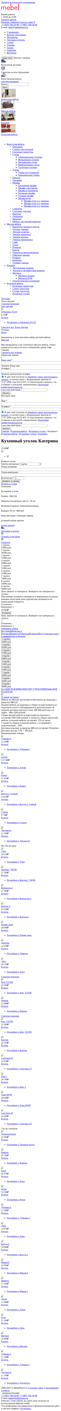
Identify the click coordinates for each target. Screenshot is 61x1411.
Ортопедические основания (25, 281)
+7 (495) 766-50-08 (10, 24)
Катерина (42, 434)
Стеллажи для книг (21, 211)
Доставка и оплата (16, 40)
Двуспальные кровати (23, 268)
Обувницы (17, 216)
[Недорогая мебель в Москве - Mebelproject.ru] (23, 12)
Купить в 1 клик (9, 484)
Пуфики (16, 257)
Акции (10, 47)
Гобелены (24, 633)
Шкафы (16, 183)
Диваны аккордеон (21, 234)
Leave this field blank (11, 390)
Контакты (11, 53)
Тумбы (15, 170)
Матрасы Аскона (26, 275)
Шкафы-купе (24, 198)
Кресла (15, 250)
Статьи (10, 42)
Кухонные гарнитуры (22, 286)
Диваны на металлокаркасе (25, 252)
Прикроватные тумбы (28, 175)
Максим (5, 340)
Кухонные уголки (21, 294)
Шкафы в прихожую (28, 190)
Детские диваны (20, 229)
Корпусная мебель (15, 144)
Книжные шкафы (26, 193)
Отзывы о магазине (10, 536)
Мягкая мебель (14, 224)
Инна (3, 332)
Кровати (11, 265)
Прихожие (17, 147)
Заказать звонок (8, 19)
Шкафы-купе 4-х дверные (36, 206)
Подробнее (21, 322)
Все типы (5, 631)
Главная (5, 431)
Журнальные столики (28, 159)
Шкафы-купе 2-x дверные (36, 201)
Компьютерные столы (28, 165)
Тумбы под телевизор (28, 172)
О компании (13, 32)
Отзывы (11, 45)
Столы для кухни (20, 288)
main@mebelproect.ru (18, 27)
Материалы (12, 37)
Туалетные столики (27, 167)
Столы (15, 154)
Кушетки (16, 247)
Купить (4, 317)
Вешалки (16, 219)
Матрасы (16, 273)
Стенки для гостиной (22, 149)
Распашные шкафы (27, 185)
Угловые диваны (20, 263)
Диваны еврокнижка (22, 239)
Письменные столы (27, 162)
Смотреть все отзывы (11, 352)
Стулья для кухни (21, 291)
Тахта (15, 245)
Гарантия (5, 542)
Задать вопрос (8, 525)
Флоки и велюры (17, 636)
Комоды (16, 177)
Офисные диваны (21, 255)
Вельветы (33, 633)
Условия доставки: (10, 697)
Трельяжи (17, 180)
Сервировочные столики (30, 157)
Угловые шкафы (26, 196)
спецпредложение (10, 81)
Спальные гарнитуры (22, 152)
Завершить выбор (9, 628)
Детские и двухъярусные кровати (28, 270)
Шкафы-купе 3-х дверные (36, 203)
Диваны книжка (20, 237)
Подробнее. (25, 1408)
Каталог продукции (16, 35)
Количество (7, 478)
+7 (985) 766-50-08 (28, 24)
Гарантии (11, 50)
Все (3, 689)
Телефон (6, 368)
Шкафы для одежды (27, 188)
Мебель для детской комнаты (26, 221)
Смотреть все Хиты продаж (14, 327)
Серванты (17, 208)
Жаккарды (14, 633)
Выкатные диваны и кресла (25, 226)
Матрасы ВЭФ (25, 278)
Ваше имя (6, 360)
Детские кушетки (20, 232)
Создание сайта (35, 1388)
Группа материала (10, 464)
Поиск (4, 84)
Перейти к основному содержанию (18, 2)
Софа (15, 242)
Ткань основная (8, 466)
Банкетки (17, 260)
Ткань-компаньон (9, 472)
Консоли (16, 214)
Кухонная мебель (15, 283)
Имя (4, 401)
